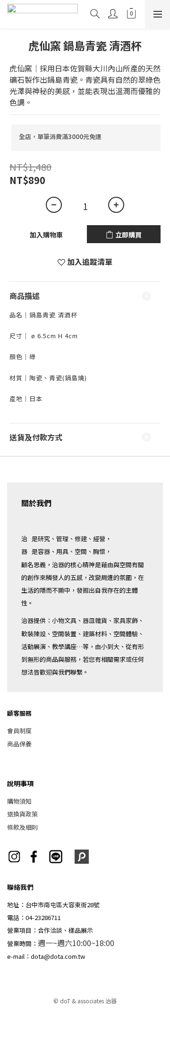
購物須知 (19, 801)
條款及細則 (22, 827)
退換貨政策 (22, 813)
